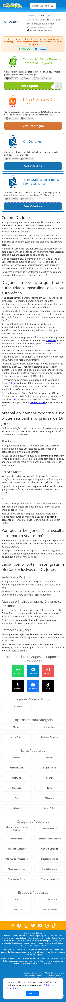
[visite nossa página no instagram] (26, 925)
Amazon (16, 757)
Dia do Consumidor (49, 909)
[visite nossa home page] (16, 5)
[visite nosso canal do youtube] (40, 925)
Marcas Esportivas (49, 859)
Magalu (49, 757)
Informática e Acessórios (16, 859)
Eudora (15, 399)
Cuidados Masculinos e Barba (41, 30)
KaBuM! (16, 808)
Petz (17, 798)
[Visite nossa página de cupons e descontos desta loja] (12, 61)
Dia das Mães (17, 909)
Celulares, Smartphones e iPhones (16, 828)
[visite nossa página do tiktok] (54, 925)
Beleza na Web (38, 402)
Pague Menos (49, 767)
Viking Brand (16, 737)
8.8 (16, 899)
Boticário (13, 383)
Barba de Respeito (49, 737)
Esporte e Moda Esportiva (49, 838)
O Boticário (17, 706)
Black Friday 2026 (49, 899)
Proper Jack (49, 727)
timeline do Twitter (42, 41)
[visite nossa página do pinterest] (47, 925)
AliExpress (49, 798)
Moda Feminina (49, 869)
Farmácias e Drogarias (17, 849)
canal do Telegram (23, 41)
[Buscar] (52, 6)
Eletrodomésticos (50, 828)
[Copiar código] (57, 85)
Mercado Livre (16, 767)
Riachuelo (16, 778)
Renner (49, 778)
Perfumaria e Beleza (16, 879)
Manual (16, 727)
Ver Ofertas (33, 166)
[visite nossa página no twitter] (33, 925)
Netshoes (51, 340)
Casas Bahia (49, 808)
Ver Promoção (33, 126)
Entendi (32, 993)
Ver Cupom (29, 86)
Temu (49, 788)
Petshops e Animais (49, 879)
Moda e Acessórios (16, 869)
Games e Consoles (49, 849)
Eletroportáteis (16, 838)
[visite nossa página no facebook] (12, 925)
